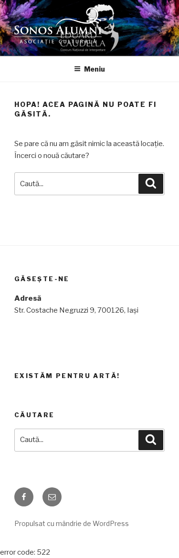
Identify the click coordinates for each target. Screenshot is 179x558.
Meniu (94, 69)
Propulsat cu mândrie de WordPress (71, 523)
